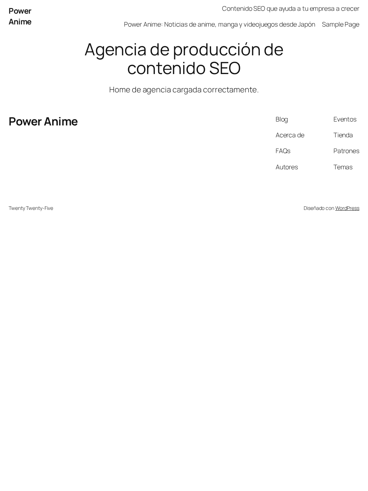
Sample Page (340, 24)
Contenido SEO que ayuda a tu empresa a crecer (290, 8)
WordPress (347, 208)
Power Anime (20, 16)
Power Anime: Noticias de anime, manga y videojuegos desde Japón (219, 24)
